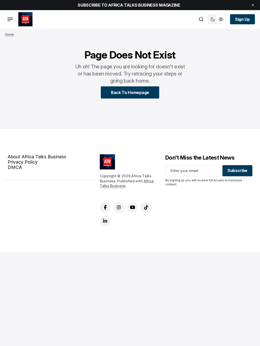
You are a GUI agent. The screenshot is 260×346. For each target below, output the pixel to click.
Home (9, 34)
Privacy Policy (23, 162)
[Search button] (201, 19)
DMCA (15, 167)
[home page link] (25, 19)
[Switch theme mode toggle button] (217, 19)
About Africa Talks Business (37, 156)
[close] (253, 5)
